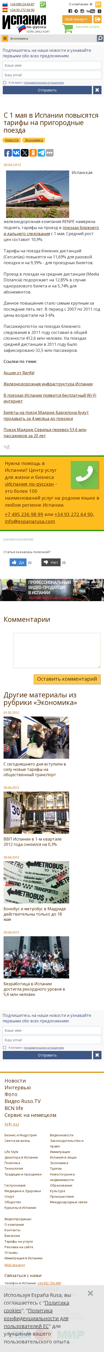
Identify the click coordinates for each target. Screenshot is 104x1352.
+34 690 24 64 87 (22, 4)
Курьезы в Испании (20, 1207)
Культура (57, 1191)
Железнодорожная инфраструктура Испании (48, 384)
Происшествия (62, 1196)
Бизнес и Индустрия (21, 1135)
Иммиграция (60, 1151)
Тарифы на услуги (19, 1241)
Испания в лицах (63, 1157)
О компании (78, 4)
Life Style (11, 1151)
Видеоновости (61, 1135)
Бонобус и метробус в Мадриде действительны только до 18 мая (35, 914)
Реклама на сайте (19, 1247)
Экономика (19, 38)
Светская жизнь (17, 1140)
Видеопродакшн (18, 1219)
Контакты (12, 1230)
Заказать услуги (87, 26)
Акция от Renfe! (19, 373)
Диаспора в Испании (21, 1157)
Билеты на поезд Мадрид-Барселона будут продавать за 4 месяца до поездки (46, 415)
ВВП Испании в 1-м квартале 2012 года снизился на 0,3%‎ (33, 841)
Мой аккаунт (15, 1265)
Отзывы (11, 1252)
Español (98, 3)
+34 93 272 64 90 (22, 10)
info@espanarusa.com (30, 521)
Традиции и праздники (23, 1174)
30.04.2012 (11, 787)
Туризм (56, 1168)
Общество (13, 1202)
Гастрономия (15, 1185)
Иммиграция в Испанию (24, 1258)
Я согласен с (36, 82)
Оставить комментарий (67, 678)
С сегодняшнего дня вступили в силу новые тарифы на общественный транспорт (35, 769)
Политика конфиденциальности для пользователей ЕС (36, 1318)
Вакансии (12, 1235)
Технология (14, 1168)
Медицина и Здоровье (23, 1191)
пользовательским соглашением (44, 82)
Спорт (9, 1196)
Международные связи (68, 1202)
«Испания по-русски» (29, 484)
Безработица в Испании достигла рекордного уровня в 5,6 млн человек (34, 989)
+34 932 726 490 (49, 1283)
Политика (12, 1163)
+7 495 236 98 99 (24, 514)
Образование (61, 1185)
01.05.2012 (11, 712)
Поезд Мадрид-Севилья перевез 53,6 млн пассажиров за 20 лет (45, 432)
